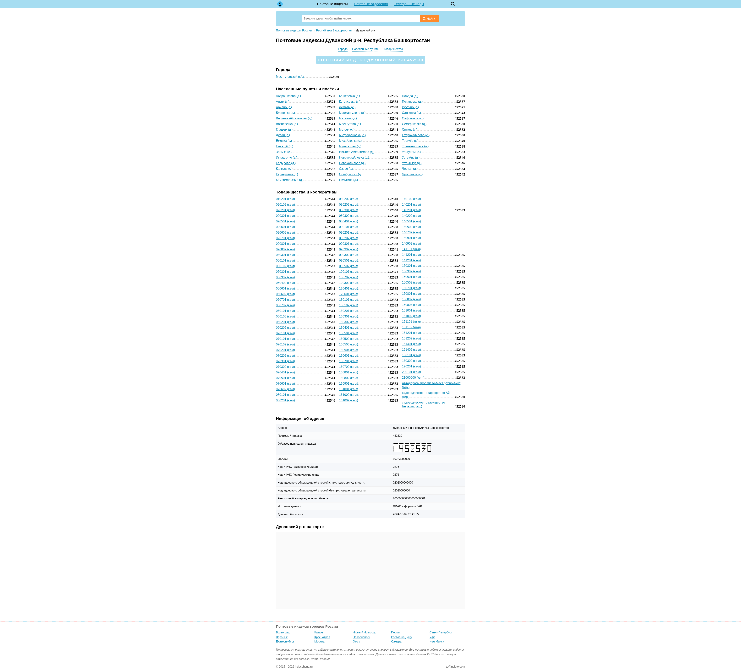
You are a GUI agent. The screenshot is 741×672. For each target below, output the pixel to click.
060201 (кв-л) (285, 322)
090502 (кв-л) (348, 266)
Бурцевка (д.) (285, 112)
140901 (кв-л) (411, 238)
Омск (356, 641)
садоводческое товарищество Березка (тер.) (423, 404)
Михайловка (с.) (350, 140)
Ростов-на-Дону (401, 637)
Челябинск (437, 641)
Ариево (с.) (284, 107)
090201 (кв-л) (348, 232)
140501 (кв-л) (411, 221)
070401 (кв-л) (285, 372)
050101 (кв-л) (285, 260)
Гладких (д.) (284, 129)
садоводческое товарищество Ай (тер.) (426, 394)
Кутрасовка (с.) (349, 101)
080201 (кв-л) (285, 400)
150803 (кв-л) (411, 304)
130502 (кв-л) (348, 338)
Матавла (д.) (348, 118)
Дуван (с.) (283, 135)
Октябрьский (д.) (350, 174)
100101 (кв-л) (348, 271)
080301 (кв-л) (348, 210)
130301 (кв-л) (348, 316)
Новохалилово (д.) (352, 163)
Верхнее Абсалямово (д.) (294, 118)
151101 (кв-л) (411, 321)
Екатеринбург (285, 641)
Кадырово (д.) (286, 163)
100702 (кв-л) (348, 277)
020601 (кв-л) (285, 227)
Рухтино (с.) (410, 107)
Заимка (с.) (284, 152)
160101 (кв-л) (411, 355)
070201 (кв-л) (285, 350)
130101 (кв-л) (348, 299)
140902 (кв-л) (411, 243)
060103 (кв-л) (285, 316)
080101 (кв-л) (285, 394)
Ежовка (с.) (284, 140)
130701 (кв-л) (348, 361)
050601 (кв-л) (285, 288)
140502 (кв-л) (411, 227)
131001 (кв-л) (348, 389)
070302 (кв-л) (285, 366)
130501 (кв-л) (348, 333)
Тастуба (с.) (410, 140)
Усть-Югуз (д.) (411, 163)
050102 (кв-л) (285, 266)
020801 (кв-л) (285, 243)
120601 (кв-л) (348, 294)
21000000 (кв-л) (413, 377)
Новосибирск (361, 637)
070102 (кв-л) (285, 344)
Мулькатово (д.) (350, 146)
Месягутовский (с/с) (290, 76)
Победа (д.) (410, 96)
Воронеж (282, 637)
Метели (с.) (346, 129)
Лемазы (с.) (347, 107)
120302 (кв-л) (348, 283)
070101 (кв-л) (285, 333)
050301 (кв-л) (285, 271)
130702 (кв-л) (348, 366)
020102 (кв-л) (285, 204)
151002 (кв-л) (411, 316)
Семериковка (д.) (414, 124)
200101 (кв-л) (411, 372)
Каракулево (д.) (287, 174)
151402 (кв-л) (411, 349)
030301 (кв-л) (285, 255)
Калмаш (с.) (284, 168)
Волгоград (282, 632)
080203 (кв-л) (348, 204)
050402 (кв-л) (285, 283)
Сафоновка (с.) (413, 118)
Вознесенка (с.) (287, 124)
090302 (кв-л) (348, 249)
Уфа (432, 637)
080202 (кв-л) (348, 199)
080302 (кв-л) (348, 215)
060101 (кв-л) (285, 310)
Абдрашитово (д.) (288, 96)
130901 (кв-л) (348, 383)
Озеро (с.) (346, 168)
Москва (319, 641)
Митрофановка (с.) (352, 135)
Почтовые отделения (371, 4)
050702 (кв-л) (285, 305)
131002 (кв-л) (348, 394)
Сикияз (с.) (409, 129)
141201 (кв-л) (411, 254)
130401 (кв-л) (348, 327)
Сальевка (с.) (411, 112)
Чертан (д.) (410, 168)
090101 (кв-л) (348, 227)
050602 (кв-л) (285, 294)
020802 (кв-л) (285, 249)
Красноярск (322, 637)
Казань (319, 632)
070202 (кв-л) (285, 355)
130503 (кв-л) (348, 344)
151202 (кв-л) (411, 338)
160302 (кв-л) (411, 360)
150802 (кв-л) (411, 299)
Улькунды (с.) (411, 152)
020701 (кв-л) (285, 238)
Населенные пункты (365, 49)
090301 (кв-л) (348, 243)
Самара (396, 641)
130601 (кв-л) (348, 355)
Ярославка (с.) (412, 174)
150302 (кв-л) (411, 271)
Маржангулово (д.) (352, 112)
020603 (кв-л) (285, 232)
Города (343, 49)
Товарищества (393, 49)
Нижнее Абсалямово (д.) (356, 152)
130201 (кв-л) (348, 310)
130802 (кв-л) (348, 378)
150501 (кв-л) (411, 277)
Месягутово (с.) (350, 124)
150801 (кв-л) (411, 293)
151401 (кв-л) (411, 344)
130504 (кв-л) (348, 350)
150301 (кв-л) (411, 265)
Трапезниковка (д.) (415, 146)
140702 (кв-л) (411, 232)
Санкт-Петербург (441, 632)
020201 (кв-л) (285, 210)
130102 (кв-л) (348, 305)
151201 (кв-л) (411, 332)
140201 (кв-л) (411, 204)
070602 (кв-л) (285, 389)
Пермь (395, 632)
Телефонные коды (409, 4)
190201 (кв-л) (411, 366)
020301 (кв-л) (285, 215)
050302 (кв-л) (285, 277)
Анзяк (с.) (282, 101)
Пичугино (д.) (348, 180)
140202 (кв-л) (411, 215)
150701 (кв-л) (411, 288)
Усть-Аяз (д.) (411, 157)
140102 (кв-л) (411, 199)
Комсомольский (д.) (290, 180)
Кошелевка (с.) (349, 96)
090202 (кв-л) (348, 238)
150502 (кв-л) (411, 282)
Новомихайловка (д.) (354, 157)
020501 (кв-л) (285, 221)
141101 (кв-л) (411, 249)
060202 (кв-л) (285, 327)
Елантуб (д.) (284, 146)
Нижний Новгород (364, 632)
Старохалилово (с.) (416, 135)
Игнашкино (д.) (286, 157)
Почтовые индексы (332, 4)
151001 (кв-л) (411, 310)
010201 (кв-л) (285, 199)
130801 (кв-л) (348, 372)
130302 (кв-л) (348, 322)
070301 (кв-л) (285, 361)
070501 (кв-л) (285, 378)
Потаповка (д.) (412, 101)
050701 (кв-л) (285, 299)
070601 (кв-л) (285, 383)
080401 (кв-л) (348, 221)
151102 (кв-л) (411, 327)
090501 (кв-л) (348, 260)
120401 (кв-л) (348, 288)
